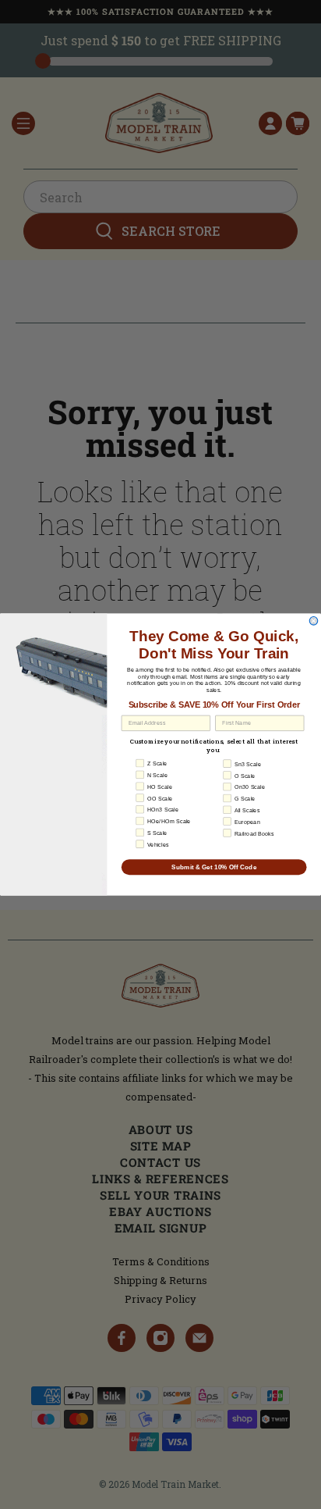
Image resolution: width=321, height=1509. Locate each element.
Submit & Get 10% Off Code (213, 866)
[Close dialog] (313, 621)
